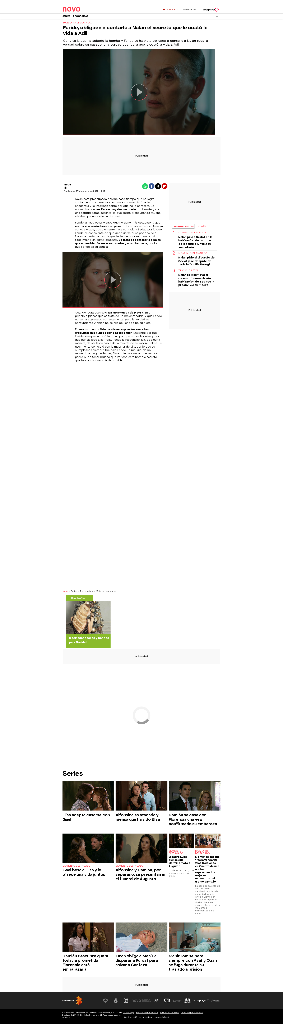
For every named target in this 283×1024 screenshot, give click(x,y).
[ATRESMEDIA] (72, 1000)
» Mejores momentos (105, 591)
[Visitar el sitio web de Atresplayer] (201, 1000)
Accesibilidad (162, 1017)
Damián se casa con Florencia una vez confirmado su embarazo (193, 819)
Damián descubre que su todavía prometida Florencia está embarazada (85, 962)
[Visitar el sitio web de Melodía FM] (187, 1000)
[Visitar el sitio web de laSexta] (115, 1000)
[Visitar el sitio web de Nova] (136, 1000)
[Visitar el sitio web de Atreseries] (156, 1000)
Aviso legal (128, 1012)
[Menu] (217, 16)
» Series (73, 591)
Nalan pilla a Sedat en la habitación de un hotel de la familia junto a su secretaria (195, 242)
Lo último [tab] (203, 226)
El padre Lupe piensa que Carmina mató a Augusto (179, 861)
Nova (65, 591)
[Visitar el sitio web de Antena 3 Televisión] (105, 1000)
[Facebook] (65, 187)
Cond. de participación (192, 1012)
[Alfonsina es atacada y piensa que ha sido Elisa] (141, 796)
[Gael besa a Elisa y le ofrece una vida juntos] (88, 848)
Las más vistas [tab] (183, 226)
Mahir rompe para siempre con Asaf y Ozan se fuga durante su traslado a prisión (193, 962)
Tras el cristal (188, 270)
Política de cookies (169, 1012)
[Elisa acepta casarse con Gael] (88, 796)
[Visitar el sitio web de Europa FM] (177, 1000)
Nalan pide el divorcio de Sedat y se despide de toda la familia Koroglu (196, 261)
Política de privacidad (147, 1012)
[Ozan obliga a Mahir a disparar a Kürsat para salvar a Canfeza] (141, 937)
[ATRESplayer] (211, 9)
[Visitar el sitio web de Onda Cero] (167, 1000)
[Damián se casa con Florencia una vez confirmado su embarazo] (195, 796)
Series (66, 16)
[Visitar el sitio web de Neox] (125, 1000)
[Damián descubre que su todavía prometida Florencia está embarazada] (88, 937)
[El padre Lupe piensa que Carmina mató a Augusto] (181, 841)
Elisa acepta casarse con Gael (86, 817)
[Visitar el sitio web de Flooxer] (216, 1000)
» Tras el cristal (85, 591)
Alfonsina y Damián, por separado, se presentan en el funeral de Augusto (141, 874)
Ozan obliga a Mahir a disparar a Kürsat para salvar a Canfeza (137, 960)
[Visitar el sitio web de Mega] (146, 1000)
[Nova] (80, 9)
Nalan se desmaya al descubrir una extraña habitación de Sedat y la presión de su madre (196, 280)
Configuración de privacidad (138, 1017)
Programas (80, 16)
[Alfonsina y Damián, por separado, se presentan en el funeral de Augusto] (141, 848)
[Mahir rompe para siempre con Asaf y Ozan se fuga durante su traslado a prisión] (195, 937)
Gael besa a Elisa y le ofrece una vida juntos (83, 872)
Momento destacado (192, 233)
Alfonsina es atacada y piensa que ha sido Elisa (138, 817)
